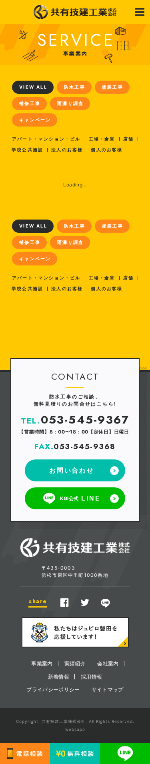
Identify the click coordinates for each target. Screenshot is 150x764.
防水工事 (74, 87)
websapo (75, 729)
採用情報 (91, 676)
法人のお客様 (67, 150)
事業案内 (41, 663)
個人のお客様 (106, 150)
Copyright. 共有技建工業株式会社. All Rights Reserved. (75, 721)
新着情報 (58, 676)
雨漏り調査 (70, 103)
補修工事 (29, 103)
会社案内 (107, 663)
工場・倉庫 (102, 139)
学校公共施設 (27, 150)
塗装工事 (112, 87)
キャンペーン (35, 120)
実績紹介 (75, 663)
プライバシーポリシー (53, 689)
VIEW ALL (33, 87)
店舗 (128, 139)
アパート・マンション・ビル (46, 139)
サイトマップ (108, 689)
